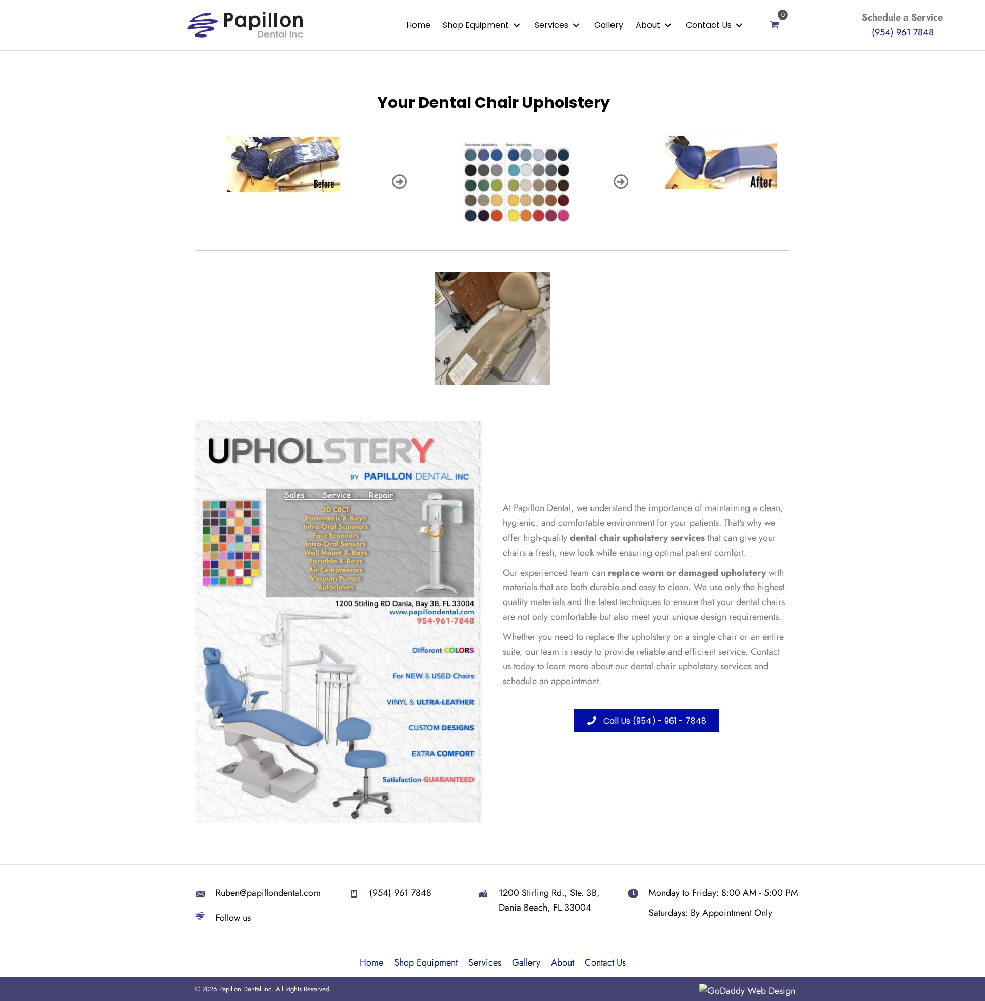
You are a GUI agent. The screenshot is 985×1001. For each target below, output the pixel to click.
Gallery (526, 962)
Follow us (233, 917)
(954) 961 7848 (903, 32)
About (562, 962)
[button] (516, 24)
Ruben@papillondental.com (268, 892)
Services (484, 962)
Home (371, 962)
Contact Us (605, 962)
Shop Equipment (426, 962)
